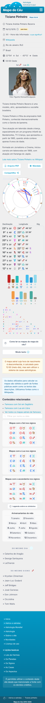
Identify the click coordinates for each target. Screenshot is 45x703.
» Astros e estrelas (12, 623)
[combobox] (22, 416)
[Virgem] (32, 433)
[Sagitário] (32, 438)
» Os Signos (9, 663)
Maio (33, 523)
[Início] (4, 697)
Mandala (37, 166)
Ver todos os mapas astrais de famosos (23, 412)
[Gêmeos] (32, 428)
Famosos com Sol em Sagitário (19, 404)
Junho (11, 528)
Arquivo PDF (13, 166)
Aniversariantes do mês (22, 513)
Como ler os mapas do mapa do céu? (23, 343)
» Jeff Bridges (9, 585)
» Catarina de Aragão (13, 554)
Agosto (33, 528)
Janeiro (15, 518)
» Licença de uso (11, 643)
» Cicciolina (8, 599)
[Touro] (22, 428)
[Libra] (12, 438)
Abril (23, 523)
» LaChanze (8, 563)
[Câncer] (12, 433)
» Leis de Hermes (12, 655)
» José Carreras (10, 590)
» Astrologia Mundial (13, 627)
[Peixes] (32, 443)
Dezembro (30, 537)
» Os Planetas (10, 659)
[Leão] (22, 433)
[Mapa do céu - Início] (12, 7)
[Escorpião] (22, 438)
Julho (22, 528)
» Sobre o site (10, 635)
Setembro (15, 532)
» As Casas (9, 667)
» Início (7, 619)
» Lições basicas (11, 650)
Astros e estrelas (15, 698)
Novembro (15, 537)
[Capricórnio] (12, 443)
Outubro (30, 532)
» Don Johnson (10, 594)
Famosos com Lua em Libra (17, 408)
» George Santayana (13, 558)
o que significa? (36, 35)
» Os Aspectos (10, 671)
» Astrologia (9, 631)
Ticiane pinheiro (31, 698)
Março (12, 523)
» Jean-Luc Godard (12, 580)
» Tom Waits (9, 604)
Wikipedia (10, 40)
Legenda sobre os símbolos (24, 506)
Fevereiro (28, 518)
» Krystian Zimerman (13, 576)
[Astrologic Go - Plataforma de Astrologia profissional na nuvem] (9, 178)
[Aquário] (22, 443)
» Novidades (9, 639)
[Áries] (12, 428)
